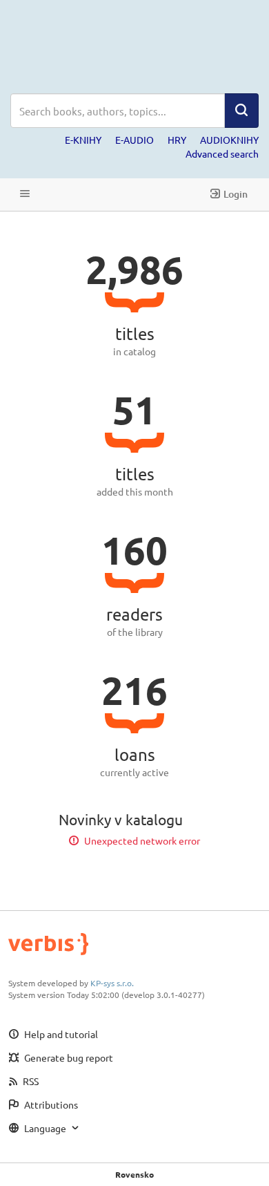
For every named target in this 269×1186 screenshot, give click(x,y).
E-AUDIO (134, 139)
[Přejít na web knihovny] (134, 46)
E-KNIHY (83, 139)
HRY (177, 139)
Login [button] (235, 193)
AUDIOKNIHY (229, 139)
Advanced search (222, 153)
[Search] (241, 110)
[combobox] (117, 110)
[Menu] (25, 194)
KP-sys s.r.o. (112, 982)
